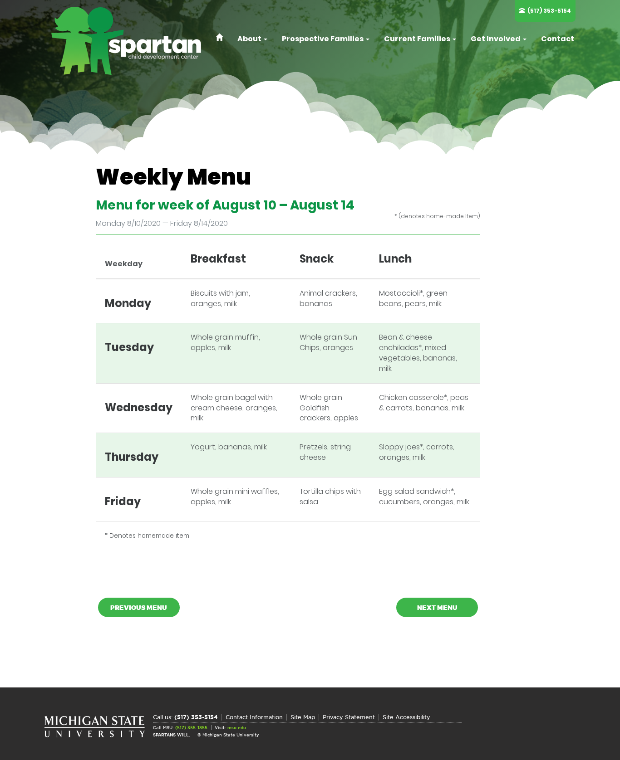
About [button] (250, 39)
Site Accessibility (406, 717)
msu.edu (236, 727)
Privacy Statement (349, 717)
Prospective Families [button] (323, 39)
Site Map (302, 717)
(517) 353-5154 (549, 11)
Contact (557, 39)
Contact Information (254, 717)
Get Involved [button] (496, 39)
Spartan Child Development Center (130, 41)
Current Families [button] (418, 39)
